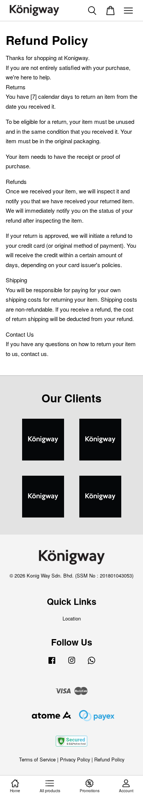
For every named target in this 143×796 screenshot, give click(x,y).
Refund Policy (109, 759)
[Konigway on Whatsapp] (91, 663)
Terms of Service (37, 759)
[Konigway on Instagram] (71, 663)
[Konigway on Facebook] (52, 663)
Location (72, 618)
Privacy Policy (75, 759)
